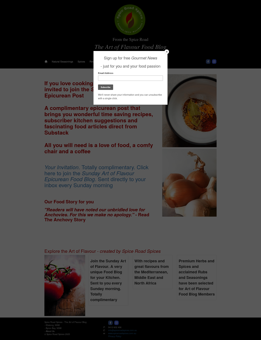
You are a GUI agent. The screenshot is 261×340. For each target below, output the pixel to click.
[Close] (166, 51)
